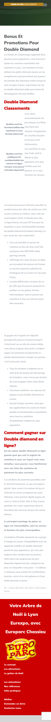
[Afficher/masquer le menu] (45, 5)
